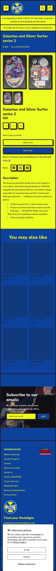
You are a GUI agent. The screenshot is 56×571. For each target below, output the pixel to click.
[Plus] (21, 125)
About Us (8, 472)
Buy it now (28, 150)
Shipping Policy (11, 485)
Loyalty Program (11, 459)
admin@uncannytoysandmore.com (19, 522)
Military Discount (12, 454)
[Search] (42, 8)
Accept (27, 550)
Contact (7, 463)
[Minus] (6, 125)
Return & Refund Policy (14, 490)
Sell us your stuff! (12, 468)
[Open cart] (50, 8)
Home (5, 47)
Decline (26, 557)
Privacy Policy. (19, 542)
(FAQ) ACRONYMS (12, 477)
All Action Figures (20, 47)
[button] (6, 8)
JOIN (43, 416)
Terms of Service (11, 481)
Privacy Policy (10, 495)
